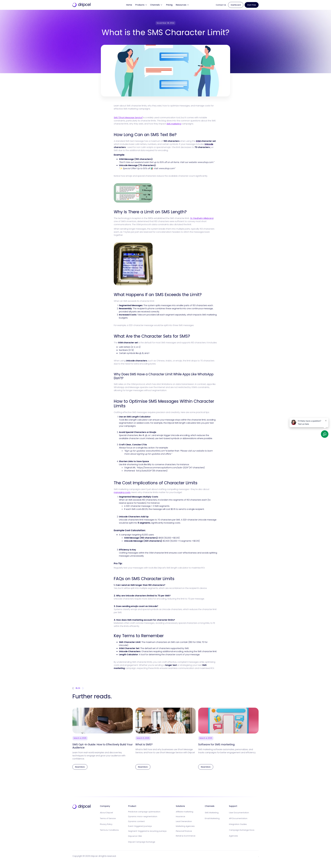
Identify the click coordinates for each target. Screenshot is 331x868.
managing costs (122, 492)
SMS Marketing (212, 812)
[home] (81, 5)
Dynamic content (136, 821)
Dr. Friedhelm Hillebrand (201, 218)
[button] (141, 5)
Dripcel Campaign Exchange (141, 841)
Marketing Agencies (185, 826)
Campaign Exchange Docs (241, 830)
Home (129, 4)
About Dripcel (106, 812)
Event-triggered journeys (140, 826)
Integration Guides (238, 824)
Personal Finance (184, 831)
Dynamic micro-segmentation (142, 816)
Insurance (180, 816)
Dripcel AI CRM (135, 836)
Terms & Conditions (109, 830)
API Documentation (238, 818)
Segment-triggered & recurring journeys (147, 831)
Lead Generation (184, 821)
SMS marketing (174, 123)
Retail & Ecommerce (185, 835)
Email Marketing (212, 818)
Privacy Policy (106, 824)
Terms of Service (108, 818)
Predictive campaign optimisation (144, 811)
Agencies (233, 835)
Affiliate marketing (184, 811)
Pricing (169, 4)
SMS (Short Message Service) (128, 117)
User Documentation (239, 812)
